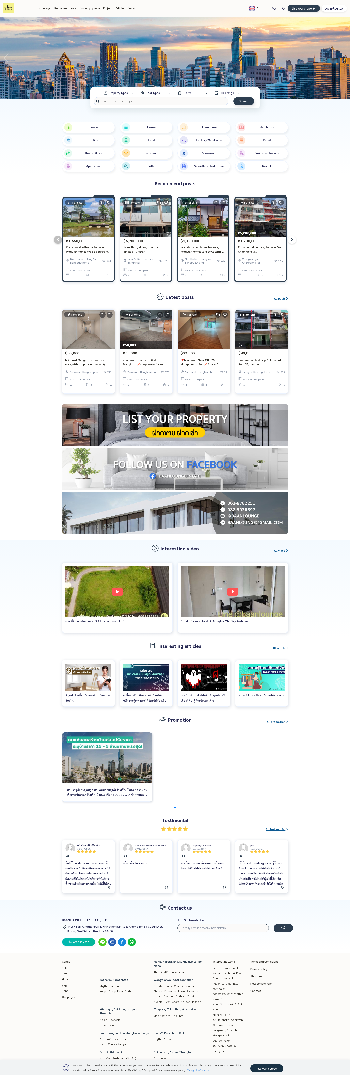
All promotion (276, 721)
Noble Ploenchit (110, 1019)
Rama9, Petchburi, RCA (169, 1033)
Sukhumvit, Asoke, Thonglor (173, 1052)
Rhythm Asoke (163, 1039)
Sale (65, 968)
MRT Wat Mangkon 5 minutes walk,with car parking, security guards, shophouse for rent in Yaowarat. (85, 362)
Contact (132, 8)
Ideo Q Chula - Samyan (113, 1044)
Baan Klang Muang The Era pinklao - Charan (140, 249)
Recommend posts (65, 8)
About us (256, 976)
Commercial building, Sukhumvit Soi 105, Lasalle (259, 362)
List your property (304, 8)
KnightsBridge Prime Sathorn (117, 991)
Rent (65, 973)
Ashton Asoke (162, 1058)
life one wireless (110, 1025)
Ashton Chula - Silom (113, 1039)
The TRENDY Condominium (170, 972)
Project (107, 8)
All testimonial (275, 829)
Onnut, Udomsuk (111, 1052)
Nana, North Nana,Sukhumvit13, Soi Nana (227, 1004)
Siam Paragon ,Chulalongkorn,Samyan (125, 1033)
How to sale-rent (261, 983)
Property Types (88, 8)
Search (243, 101)
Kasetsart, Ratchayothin (228, 993)
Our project (69, 997)
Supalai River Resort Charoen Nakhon (177, 1001)
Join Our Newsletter (190, 920)
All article (278, 648)
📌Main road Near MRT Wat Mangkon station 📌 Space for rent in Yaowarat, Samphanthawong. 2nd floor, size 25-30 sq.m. (202, 362)
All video (279, 550)
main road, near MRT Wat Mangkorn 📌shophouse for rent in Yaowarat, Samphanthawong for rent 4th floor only (146, 362)
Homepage (44, 8)
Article (120, 8)
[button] (344, 57)
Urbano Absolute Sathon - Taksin (174, 996)
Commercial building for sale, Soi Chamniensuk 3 (260, 249)
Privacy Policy (259, 969)
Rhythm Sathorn (110, 986)
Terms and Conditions (264, 961)
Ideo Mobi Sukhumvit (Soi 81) (118, 1058)
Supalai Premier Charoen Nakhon (174, 986)
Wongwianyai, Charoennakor (173, 980)
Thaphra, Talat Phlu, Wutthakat (175, 1009)
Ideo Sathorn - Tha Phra (169, 1015)
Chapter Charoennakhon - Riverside (176, 991)
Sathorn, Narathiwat (114, 980)
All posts (279, 298)
